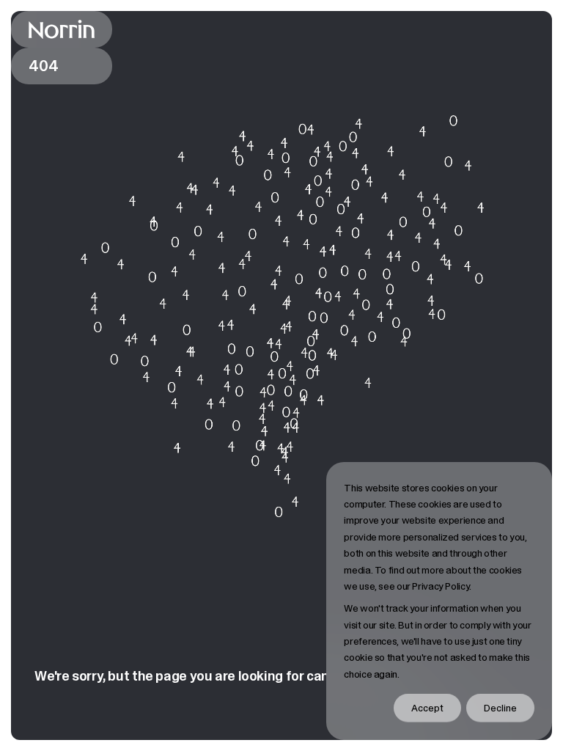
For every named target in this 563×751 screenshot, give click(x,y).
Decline (500, 707)
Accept (427, 707)
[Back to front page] (61, 29)
